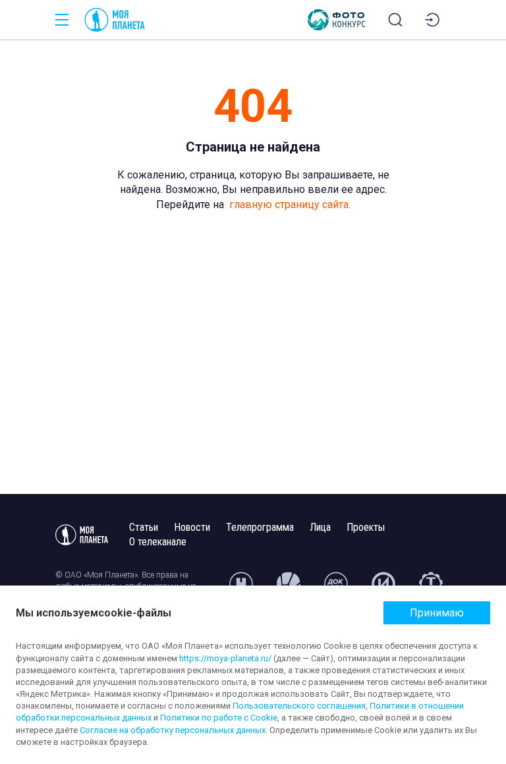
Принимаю (437, 613)
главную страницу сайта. (290, 204)
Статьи (143, 527)
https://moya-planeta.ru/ (225, 658)
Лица (320, 527)
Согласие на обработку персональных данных (173, 730)
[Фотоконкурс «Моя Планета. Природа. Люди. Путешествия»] (336, 20)
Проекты (366, 527)
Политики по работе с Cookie (218, 718)
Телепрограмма (260, 527)
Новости (192, 527)
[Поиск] (395, 20)
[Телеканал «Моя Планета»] (114, 20)
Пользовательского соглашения (299, 706)
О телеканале (157, 541)
